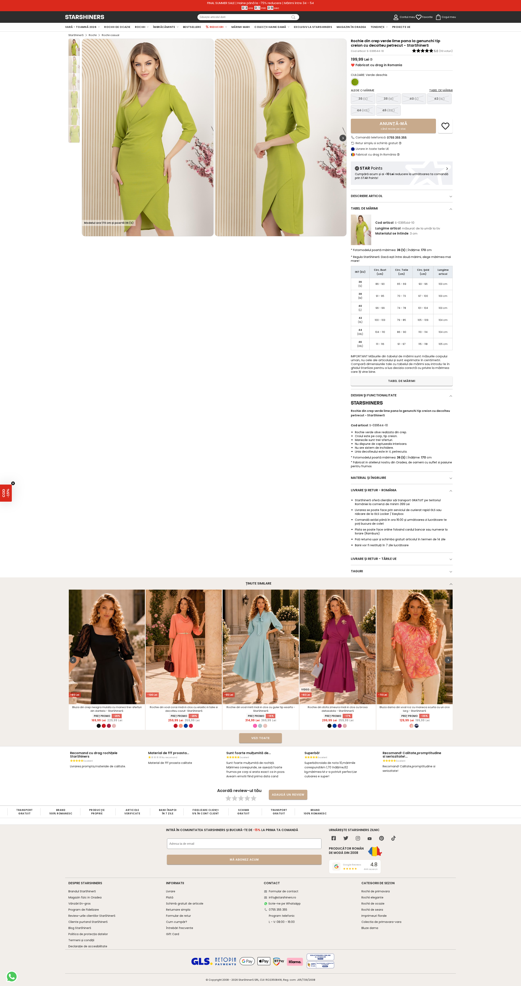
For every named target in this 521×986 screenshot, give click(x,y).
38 (389, 99)
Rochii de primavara (375, 891)
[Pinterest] (381, 838)
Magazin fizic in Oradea (85, 897)
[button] (6, 493)
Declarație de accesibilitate (87, 946)
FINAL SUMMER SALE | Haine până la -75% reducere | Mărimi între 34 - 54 (260, 3)
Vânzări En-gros (79, 904)
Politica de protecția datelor (88, 934)
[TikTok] (393, 838)
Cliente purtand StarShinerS (88, 922)
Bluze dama (369, 928)
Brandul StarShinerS (82, 891)
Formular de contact (283, 891)
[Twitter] (346, 838)
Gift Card (172, 934)
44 (363, 110)
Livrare (170, 891)
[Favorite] (418, 17)
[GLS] (202, 964)
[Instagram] (357, 838)
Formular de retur (178, 916)
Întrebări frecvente (179, 928)
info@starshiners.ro (282, 897)
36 (363, 99)
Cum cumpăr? (176, 922)
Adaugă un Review (288, 794)
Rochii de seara (372, 910)
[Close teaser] (13, 483)
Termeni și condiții (81, 940)
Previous (73, 660)
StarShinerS (76, 35)
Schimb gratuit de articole (184, 904)
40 (414, 99)
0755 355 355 (397, 138)
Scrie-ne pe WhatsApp (284, 904)
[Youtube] (369, 839)
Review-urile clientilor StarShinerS (91, 916)
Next (343, 138)
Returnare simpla (178, 910)
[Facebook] (333, 838)
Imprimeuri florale (374, 916)
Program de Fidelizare (83, 910)
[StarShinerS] (367, 406)
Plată (169, 897)
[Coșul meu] (438, 17)
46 (388, 110)
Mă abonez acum (244, 859)
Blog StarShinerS (79, 928)
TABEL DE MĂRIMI (401, 381)
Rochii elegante (372, 897)
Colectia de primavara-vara (381, 922)
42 (439, 99)
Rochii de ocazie (372, 904)
